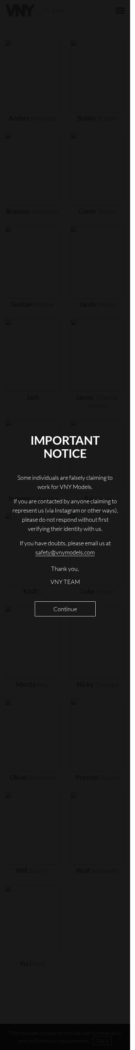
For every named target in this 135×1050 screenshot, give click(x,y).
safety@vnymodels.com (65, 552)
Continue (65, 608)
